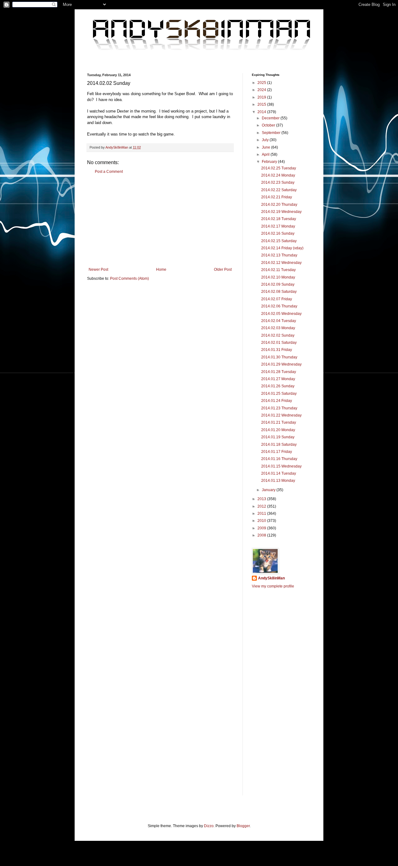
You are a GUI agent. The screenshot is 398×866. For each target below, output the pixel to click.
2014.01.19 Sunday (277, 437)
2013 (262, 499)
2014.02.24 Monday (278, 175)
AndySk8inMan (271, 578)
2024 (262, 90)
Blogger (243, 826)
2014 (262, 112)
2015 (262, 104)
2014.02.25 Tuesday (278, 168)
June (266, 147)
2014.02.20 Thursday (279, 204)
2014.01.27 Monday (278, 379)
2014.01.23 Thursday (279, 408)
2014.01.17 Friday (276, 451)
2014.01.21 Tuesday (278, 422)
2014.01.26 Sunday (277, 386)
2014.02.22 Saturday (279, 190)
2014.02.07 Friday (276, 299)
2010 (262, 520)
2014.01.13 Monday (278, 480)
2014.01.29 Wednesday (281, 364)
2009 (262, 528)
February (270, 161)
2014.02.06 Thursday (279, 306)
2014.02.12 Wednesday (281, 262)
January (269, 490)
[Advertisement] (160, 221)
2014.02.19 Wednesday (281, 212)
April (266, 154)
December (271, 118)
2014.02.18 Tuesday (278, 219)
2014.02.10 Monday (278, 277)
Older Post (223, 269)
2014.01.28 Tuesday (278, 372)
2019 (262, 97)
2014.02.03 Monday (278, 328)
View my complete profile (273, 586)
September (271, 133)
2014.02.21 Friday (276, 197)
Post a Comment (109, 171)
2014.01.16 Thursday (279, 459)
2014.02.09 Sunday (277, 284)
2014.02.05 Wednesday (281, 313)
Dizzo (209, 826)
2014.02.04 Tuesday (278, 321)
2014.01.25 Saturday (279, 393)
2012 (262, 506)
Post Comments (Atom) (129, 278)
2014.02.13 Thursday (279, 255)
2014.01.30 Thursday (279, 357)
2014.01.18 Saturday (279, 444)
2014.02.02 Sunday (277, 335)
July (266, 140)
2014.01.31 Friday (276, 350)
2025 (262, 83)
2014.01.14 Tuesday (278, 473)
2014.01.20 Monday (278, 430)
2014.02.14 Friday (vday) (282, 248)
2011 (262, 513)
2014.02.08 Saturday (279, 291)
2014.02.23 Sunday (277, 182)
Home (161, 269)
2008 (262, 535)
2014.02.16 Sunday (277, 233)
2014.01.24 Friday (276, 400)
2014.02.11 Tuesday (278, 270)
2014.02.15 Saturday (279, 241)
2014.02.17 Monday (278, 226)
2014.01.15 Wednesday (281, 466)
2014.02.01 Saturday (279, 342)
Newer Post (98, 269)
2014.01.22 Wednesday (281, 415)
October (269, 125)
